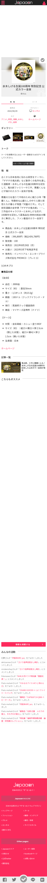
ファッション (7, 815)
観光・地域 (29, 820)
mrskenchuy (6, 669)
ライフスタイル (30, 825)
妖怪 (10, 119)
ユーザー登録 (30, 849)
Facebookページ (31, 853)
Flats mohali (7, 683)
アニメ (4, 119)
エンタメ (36, 110)
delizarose (6, 662)
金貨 (15, 122)
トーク (34, 102)
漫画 (15, 119)
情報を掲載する (23, 644)
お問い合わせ (30, 858)
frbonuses (5, 676)
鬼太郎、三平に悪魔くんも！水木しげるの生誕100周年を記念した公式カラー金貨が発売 (33, 367)
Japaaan (23, 3)
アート (27, 810)
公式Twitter (6, 858)
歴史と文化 (6, 830)
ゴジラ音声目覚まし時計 (28, 662)
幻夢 (3, 658)
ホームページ (34, 119)
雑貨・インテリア (31, 815)
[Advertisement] (23, 30)
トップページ (7, 810)
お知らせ (5, 853)
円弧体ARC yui (18, 658)
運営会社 (5, 863)
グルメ (4, 820)
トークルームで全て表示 (24, 163)
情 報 (12, 102)
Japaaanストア (8, 849)
